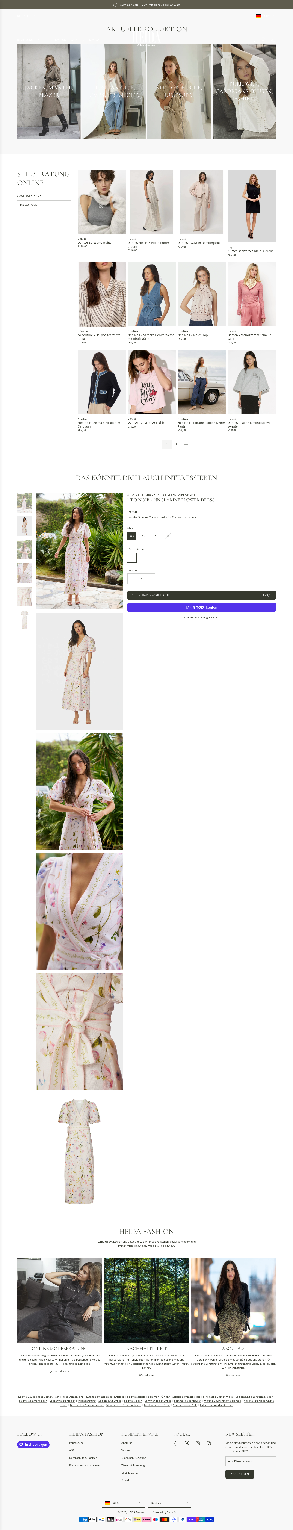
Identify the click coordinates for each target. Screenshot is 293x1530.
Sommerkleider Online (158, 1401)
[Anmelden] (263, 40)
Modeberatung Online (157, 1405)
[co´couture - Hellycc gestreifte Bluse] (102, 294)
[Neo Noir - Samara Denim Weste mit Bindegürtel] (152, 294)
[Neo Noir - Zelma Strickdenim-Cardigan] (102, 382)
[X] (187, 1443)
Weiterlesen (146, 1375)
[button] (22, 1319)
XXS (132, 536)
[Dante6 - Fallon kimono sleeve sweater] (252, 382)
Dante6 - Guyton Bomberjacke (199, 243)
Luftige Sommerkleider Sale (216, 1405)
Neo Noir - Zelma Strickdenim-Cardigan (99, 424)
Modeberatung (87, 1401)
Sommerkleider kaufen (187, 1401)
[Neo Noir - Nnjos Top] (202, 294)
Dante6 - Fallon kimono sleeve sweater (249, 424)
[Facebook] (176, 1443)
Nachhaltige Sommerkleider (87, 1405)
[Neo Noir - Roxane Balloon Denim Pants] (202, 382)
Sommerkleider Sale (185, 1405)
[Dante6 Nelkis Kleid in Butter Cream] (152, 202)
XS (143, 536)
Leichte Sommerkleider (33, 1401)
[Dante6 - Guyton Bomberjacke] (202, 202)
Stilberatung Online (109, 1401)
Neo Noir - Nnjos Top (193, 335)
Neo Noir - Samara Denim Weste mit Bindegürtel (151, 337)
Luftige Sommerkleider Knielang (105, 1396)
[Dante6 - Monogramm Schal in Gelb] (252, 294)
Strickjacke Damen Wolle (218, 1396)
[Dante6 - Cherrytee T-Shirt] (152, 382)
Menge (132, 570)
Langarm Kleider (263, 1396)
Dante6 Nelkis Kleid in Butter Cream (148, 244)
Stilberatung (243, 1396)
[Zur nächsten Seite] (186, 444)
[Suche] (253, 40)
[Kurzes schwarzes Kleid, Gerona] (252, 206)
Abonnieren (240, 1474)
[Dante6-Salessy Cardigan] (102, 202)
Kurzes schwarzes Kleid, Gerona (251, 251)
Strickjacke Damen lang (69, 1396)
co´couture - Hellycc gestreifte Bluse (99, 337)
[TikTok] (209, 1443)
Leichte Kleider (133, 1401)
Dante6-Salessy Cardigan (95, 242)
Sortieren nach (29, 195)
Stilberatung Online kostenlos (123, 1405)
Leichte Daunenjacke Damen (35, 1396)
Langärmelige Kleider (62, 1401)
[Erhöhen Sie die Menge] (150, 579)
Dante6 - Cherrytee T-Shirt (146, 422)
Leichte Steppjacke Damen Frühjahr (148, 1396)
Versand (154, 517)
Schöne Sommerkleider (186, 1396)
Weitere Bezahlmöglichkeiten (201, 617)
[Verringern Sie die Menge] (133, 579)
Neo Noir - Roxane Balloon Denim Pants (202, 424)
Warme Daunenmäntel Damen (222, 1401)
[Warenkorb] (273, 40)
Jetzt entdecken (60, 1371)
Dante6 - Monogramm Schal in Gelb (249, 337)
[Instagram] (198, 1443)
